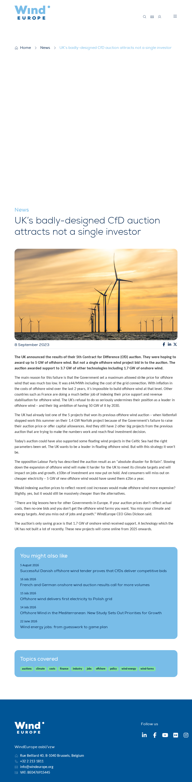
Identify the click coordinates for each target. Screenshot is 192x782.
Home (25, 47)
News (45, 47)
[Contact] (152, 17)
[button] (175, 16)
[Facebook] (154, 736)
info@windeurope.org (36, 767)
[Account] (160, 17)
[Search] (145, 17)
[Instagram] (186, 736)
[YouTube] (165, 736)
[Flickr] (175, 736)
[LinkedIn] (144, 736)
